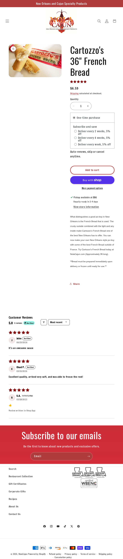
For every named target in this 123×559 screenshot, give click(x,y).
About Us (14, 506)
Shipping (74, 93)
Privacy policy (71, 554)
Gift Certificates (17, 483)
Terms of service (88, 554)
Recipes (13, 499)
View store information (86, 206)
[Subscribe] (88, 456)
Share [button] (76, 284)
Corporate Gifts (17, 491)
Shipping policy (105, 554)
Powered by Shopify (37, 554)
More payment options (92, 188)
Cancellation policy (63, 557)
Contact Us (15, 514)
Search (12, 469)
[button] (7, 21)
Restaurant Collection (21, 476)
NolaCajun (23, 554)
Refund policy (55, 554)
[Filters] (44, 322)
